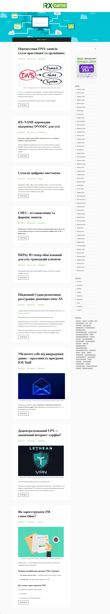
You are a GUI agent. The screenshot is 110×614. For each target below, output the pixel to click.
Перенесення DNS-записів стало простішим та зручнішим (41, 50)
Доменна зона (80, 327)
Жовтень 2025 (81, 125)
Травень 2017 (81, 267)
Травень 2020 (81, 249)
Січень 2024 (80, 189)
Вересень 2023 (81, 203)
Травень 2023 (81, 217)
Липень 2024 (80, 167)
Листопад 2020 (81, 245)
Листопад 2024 (81, 157)
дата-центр (93, 350)
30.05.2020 (32, 304)
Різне (41, 178)
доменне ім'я (79, 354)
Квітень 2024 (80, 178)
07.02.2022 (32, 59)
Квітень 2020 (80, 253)
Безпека (42, 368)
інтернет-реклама (87, 368)
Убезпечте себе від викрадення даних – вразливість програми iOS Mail (40, 357)
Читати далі (23, 105)
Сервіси (79, 310)
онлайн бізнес (80, 363)
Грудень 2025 (80, 117)
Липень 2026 (80, 93)
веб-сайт (78, 343)
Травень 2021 (81, 238)
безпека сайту (80, 341)
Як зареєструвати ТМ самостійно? (34, 513)
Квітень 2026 (80, 103)
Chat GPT (78, 321)
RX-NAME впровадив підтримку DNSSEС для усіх (39, 124)
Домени (42, 304)
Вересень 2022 (81, 224)
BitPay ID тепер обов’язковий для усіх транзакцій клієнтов (40, 256)
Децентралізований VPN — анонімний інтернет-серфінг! (39, 432)
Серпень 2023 (81, 206)
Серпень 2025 (81, 132)
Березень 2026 (81, 107)
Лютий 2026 (80, 110)
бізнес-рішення (90, 341)
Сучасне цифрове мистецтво (39, 172)
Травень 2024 (81, 174)
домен (78, 352)
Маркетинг (80, 299)
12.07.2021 (32, 132)
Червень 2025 (81, 139)
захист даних (91, 357)
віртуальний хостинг (82, 350)
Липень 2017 (80, 263)
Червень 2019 (81, 260)
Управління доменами (82, 336)
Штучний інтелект (87, 339)
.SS (56, 326)
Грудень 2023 (80, 192)
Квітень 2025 (80, 146)
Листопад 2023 (81, 196)
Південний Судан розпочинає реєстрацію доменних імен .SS (40, 296)
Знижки (79, 292)
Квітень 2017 (80, 270)
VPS (87, 323)
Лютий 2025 (80, 149)
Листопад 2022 (81, 221)
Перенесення (22, 92)
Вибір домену (87, 325)
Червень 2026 (81, 96)
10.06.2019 (32, 441)
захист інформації (81, 359)
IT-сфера (91, 321)
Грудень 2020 (80, 242)
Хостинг (92, 336)
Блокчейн (43, 223)
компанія (78, 361)
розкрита (61, 407)
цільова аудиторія (92, 366)
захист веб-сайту (81, 357)
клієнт (90, 359)
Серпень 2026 (81, 89)
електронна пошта (90, 354)
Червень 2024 (81, 171)
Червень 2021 (81, 235)
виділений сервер (81, 345)
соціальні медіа (80, 366)
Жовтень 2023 (81, 199)
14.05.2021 (32, 223)
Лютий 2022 (80, 228)
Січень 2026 (80, 114)
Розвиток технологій (82, 334)
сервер (88, 363)
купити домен (87, 361)
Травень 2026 (81, 100)
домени (89, 352)
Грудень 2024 (80, 153)
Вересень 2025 (81, 128)
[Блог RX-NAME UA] (55, 7)
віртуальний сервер (81, 348)
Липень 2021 (80, 231)
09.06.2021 (32, 178)
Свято (91, 334)
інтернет (78, 368)
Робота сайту (92, 332)
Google (85, 321)
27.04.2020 (32, 368)
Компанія (42, 59)
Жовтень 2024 (81, 160)
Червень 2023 (81, 213)
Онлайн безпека (90, 327)
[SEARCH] (95, 48)
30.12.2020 (32, 265)
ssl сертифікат (80, 323)
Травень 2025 (81, 142)
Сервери (79, 306)
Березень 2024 (81, 181)
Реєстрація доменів (81, 332)
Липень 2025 (80, 135)
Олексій (22, 59)
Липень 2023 (80, 210)
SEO (96, 321)
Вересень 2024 (81, 164)
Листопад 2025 (81, 121)
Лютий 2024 (80, 185)
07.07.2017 (32, 522)
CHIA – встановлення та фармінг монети (36, 214)
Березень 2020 (81, 256)
